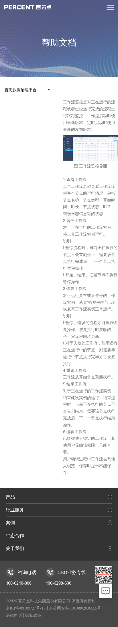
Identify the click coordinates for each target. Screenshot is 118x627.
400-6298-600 (58, 583)
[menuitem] (28, 90)
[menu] (28, 90)
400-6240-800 (19, 583)
